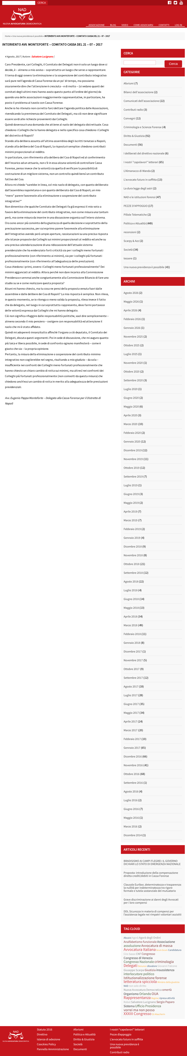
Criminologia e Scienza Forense (143, 127)
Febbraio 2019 (132, 529)
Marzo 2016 (131, 826)
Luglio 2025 (131, 354)
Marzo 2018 (131, 625)
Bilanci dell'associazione (138, 92)
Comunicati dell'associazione (141, 101)
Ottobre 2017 (132, 669)
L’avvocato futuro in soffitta (126, 1039)
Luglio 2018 (131, 590)
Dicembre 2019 (133, 450)
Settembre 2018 (133, 573)
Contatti (164, 25)
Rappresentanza (137, 998)
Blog (113, 25)
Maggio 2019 (131, 503)
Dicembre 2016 (133, 756)
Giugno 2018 (131, 599)
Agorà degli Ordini (150, 938)
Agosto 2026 (131, 293)
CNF (138, 954)
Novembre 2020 (133, 363)
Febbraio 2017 (132, 739)
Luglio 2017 (131, 695)
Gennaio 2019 (132, 538)
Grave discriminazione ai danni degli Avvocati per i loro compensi (151, 901)
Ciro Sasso (130, 954)
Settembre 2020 (133, 380)
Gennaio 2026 (132, 328)
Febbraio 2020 (132, 433)
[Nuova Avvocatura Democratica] (22, 27)
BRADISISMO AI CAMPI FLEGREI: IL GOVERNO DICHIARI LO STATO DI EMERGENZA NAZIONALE (152, 862)
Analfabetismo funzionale (140, 942)
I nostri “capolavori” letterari (127, 1029)
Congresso (148, 954)
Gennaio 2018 (132, 643)
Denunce (142, 966)
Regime (155, 998)
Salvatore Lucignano (42, 56)
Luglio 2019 (131, 485)
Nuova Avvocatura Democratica (143, 990)
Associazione (97, 25)
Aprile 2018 (130, 616)
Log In (178, 25)
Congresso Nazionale (139, 962)
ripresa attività (167, 998)
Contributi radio (133, 110)
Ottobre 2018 (132, 564)
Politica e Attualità (135, 223)
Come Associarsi (143, 25)
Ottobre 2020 (132, 371)
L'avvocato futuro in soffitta (140, 180)
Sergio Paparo (166, 1002)
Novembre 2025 (133, 336)
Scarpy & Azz (131, 241)
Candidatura (174, 950)
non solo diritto (137, 986)
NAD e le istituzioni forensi (139, 197)
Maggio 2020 (131, 406)
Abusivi (127, 937)
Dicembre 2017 (133, 651)
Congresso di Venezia (138, 958)
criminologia (164, 962)
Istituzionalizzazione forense (145, 978)
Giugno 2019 (131, 494)
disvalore (152, 966)
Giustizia (150, 970)
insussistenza (165, 970)
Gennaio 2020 (132, 441)
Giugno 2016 (131, 809)
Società (128, 250)
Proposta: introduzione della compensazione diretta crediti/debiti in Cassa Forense (151, 874)
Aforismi (129, 83)
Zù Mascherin (158, 1014)
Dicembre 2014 (133, 835)
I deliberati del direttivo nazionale (144, 153)
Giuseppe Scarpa (134, 970)
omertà (167, 990)
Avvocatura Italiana (140, 950)
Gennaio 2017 (132, 748)
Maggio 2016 (131, 818)
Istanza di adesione (48, 1039)
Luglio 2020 (131, 389)
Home (7, 36)
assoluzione (132, 946)
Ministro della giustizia (168, 982)
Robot (127, 1002)
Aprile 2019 (130, 511)
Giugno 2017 (131, 704)
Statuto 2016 (44, 1029)
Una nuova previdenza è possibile (27, 36)
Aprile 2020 (130, 415)
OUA (155, 994)
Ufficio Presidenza (148, 1006)
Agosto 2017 (131, 686)
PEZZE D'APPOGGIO (136, 206)
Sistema (129, 1006)
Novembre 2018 (133, 555)
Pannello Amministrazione (53, 1049)
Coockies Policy (46, 1044)
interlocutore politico (139, 974)
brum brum (162, 950)
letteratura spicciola (140, 982)
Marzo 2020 (131, 424)
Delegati (130, 966)
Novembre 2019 (133, 459)
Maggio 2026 (131, 301)
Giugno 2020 (131, 398)
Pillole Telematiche (135, 215)
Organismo (131, 994)
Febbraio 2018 (132, 634)
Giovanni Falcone (167, 966)
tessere (128, 258)
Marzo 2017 (131, 730)
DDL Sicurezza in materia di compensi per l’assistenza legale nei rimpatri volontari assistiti (152, 913)
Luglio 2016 (131, 800)
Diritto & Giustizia (134, 136)
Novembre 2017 (133, 660)
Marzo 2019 (131, 520)
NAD (126, 985)
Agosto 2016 (131, 791)
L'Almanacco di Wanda (137, 171)
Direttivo (42, 1034)
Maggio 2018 (131, 608)
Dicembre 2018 (133, 546)
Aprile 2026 (130, 310)
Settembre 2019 (133, 476)
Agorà (135, 938)
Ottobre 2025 (132, 345)
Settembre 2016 (133, 783)
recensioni (130, 232)
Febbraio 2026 (132, 319)
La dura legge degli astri (138, 188)
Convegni (129, 118)
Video (124, 25)
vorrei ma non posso (139, 1010)
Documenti (130, 145)
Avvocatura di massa (157, 946)
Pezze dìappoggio (120, 1034)
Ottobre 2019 (132, 468)
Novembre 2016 (133, 765)
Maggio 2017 (131, 713)
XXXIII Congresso (137, 1014)
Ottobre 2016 (132, 774)
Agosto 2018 (131, 581)
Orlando (145, 994)
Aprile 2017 (130, 721)
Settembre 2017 (133, 678)
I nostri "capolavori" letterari (141, 162)
